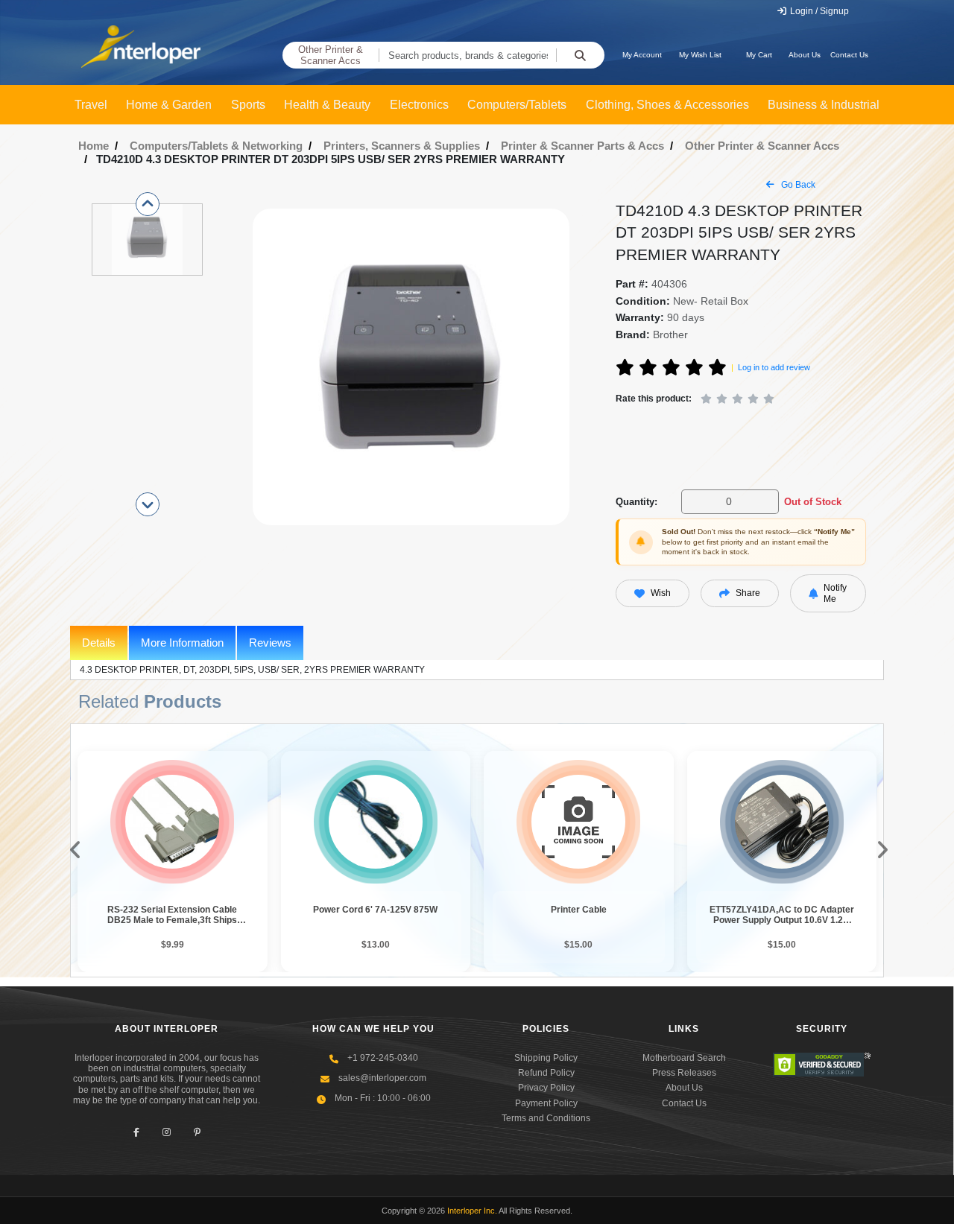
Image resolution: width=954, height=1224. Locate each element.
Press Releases (684, 1073)
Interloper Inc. (472, 1210)
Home (93, 145)
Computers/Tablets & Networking (216, 145)
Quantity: (636, 501)
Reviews (270, 642)
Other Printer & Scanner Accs (330, 55)
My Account (642, 55)
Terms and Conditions (546, 1118)
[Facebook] (136, 1133)
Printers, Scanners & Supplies (401, 145)
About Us (805, 55)
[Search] (580, 55)
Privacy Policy (546, 1087)
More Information (182, 642)
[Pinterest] (197, 1133)
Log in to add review (774, 367)
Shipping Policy (546, 1058)
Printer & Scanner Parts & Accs (582, 145)
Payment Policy (546, 1103)
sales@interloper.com (382, 1078)
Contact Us (849, 55)
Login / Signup (818, 11)
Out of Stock (812, 501)
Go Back (797, 185)
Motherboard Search (684, 1058)
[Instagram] (167, 1133)
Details (99, 642)
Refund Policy (546, 1073)
